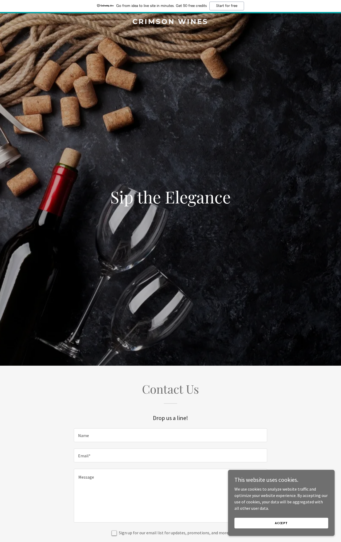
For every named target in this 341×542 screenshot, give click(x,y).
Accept (281, 523)
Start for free (226, 6)
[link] (170, 22)
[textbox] (170, 435)
